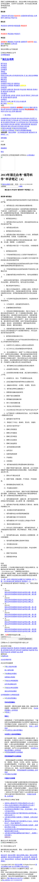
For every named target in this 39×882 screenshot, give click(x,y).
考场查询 (4, 34)
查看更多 (8, 837)
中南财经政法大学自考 (8, 118)
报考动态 (4, 81)
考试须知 (10, 34)
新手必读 (10, 16)
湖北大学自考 (12, 126)
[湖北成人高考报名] (7, 130)
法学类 (13, 95)
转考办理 (9, 109)
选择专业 (7, 18)
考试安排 (4, 25)
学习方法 (17, 101)
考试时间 (13, 107)
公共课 (3, 95)
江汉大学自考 (20, 122)
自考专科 (14, 44)
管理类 (5, 97)
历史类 (22, 95)
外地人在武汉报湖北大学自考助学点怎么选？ (20, 805)
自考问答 (4, 87)
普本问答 (17, 89)
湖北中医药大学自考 (7, 124)
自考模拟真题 (14, 694)
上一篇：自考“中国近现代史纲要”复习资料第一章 (17, 579)
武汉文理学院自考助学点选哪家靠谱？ (17, 807)
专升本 (6, 111)
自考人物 (10, 101)
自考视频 (4, 73)
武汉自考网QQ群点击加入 (20, 866)
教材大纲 (33, 107)
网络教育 (7, 44)
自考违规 (6, 650)
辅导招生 (30, 16)
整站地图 (32, 859)
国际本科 (19, 111)
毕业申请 (17, 42)
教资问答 (6, 91)
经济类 (8, 95)
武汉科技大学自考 (23, 126)
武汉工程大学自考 (31, 122)
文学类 (18, 95)
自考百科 (4, 89)
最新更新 (25, 859)
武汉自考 (27, 857)
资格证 (3, 71)
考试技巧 (17, 34)
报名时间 (17, 16)
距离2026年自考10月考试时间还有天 (13, 75)
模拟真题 (17, 25)
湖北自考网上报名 (22, 855)
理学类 (27, 95)
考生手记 (4, 101)
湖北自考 (4, 855)
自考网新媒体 (5, 55)
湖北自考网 (12, 132)
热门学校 (8, 115)
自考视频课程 (5, 694)
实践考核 (15, 109)
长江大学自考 (23, 120)
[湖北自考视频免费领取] (23, 130)
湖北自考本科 (9, 859)
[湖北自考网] (7, 59)
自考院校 (10, 85)
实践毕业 (17, 83)
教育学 (10, 97)
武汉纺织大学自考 (9, 122)
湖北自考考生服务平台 (15, 857)
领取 (21, 186)
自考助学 (14, 652)
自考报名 (4, 67)
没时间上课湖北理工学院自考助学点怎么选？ (20, 803)
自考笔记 (4, 99)
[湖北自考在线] (6, 128)
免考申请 (10, 25)
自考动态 (18, 859)
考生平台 (14, 18)
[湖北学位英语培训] (19, 128)
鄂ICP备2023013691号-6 (15, 878)
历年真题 (4, 93)
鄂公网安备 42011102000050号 (12, 880)
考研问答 (30, 89)
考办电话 (4, 65)
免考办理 (12, 650)
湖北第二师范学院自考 (22, 124)
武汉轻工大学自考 (12, 120)
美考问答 (12, 91)
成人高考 (12, 111)
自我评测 (24, 16)
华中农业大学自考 (23, 118)
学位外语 (7, 652)
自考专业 (4, 85)
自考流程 (4, 648)
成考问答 (10, 89)
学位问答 (23, 89)
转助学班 (30, 42)
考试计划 (10, 83)
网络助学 (24, 25)
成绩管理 (24, 42)
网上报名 (4, 103)
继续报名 (10, 42)
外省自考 (23, 101)
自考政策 (4, 83)
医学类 (14, 97)
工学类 (32, 95)
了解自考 (4, 16)
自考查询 (4, 69)
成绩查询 (4, 42)
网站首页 (4, 79)
